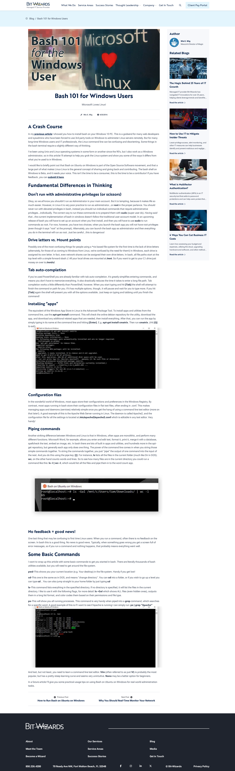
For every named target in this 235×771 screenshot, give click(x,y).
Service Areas (85, 5)
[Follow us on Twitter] (150, 766)
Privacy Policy (201, 766)
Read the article (176, 102)
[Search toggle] (180, 5)
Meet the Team (34, 748)
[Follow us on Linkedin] (141, 766)
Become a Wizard (36, 756)
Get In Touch (166, 5)
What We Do (68, 5)
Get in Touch (157, 756)
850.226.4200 (33, 766)
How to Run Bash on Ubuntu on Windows (61, 699)
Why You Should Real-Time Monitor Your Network (127, 699)
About (29, 741)
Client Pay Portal (197, 5)
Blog (31, 18)
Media (153, 748)
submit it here (56, 177)
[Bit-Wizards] (38, 5)
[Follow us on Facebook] (121, 766)
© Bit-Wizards (174, 766)
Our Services (95, 741)
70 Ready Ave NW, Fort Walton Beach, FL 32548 (79, 766)
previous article (43, 134)
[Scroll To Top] (5, 765)
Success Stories (104, 5)
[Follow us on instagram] (131, 766)
